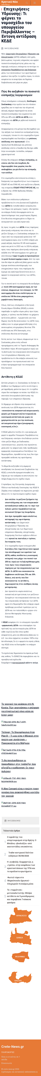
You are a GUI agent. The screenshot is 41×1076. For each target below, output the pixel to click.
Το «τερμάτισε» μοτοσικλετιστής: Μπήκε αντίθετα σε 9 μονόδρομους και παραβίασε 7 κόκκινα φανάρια (20, 896)
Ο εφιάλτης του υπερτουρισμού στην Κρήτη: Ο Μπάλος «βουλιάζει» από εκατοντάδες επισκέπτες (21, 842)
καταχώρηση (18, 663)
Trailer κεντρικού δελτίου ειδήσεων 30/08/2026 (20, 854)
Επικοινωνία (6, 1063)
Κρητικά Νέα (9, 1)
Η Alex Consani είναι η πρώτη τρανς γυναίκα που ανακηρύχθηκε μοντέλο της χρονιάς (20, 792)
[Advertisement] (20, 683)
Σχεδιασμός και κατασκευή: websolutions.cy (19, 1072)
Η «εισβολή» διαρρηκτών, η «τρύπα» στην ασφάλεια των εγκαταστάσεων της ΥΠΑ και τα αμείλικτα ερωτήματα (21, 867)
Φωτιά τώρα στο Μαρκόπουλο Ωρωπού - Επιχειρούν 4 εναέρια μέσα (20, 880)
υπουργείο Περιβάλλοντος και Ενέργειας (18, 70)
